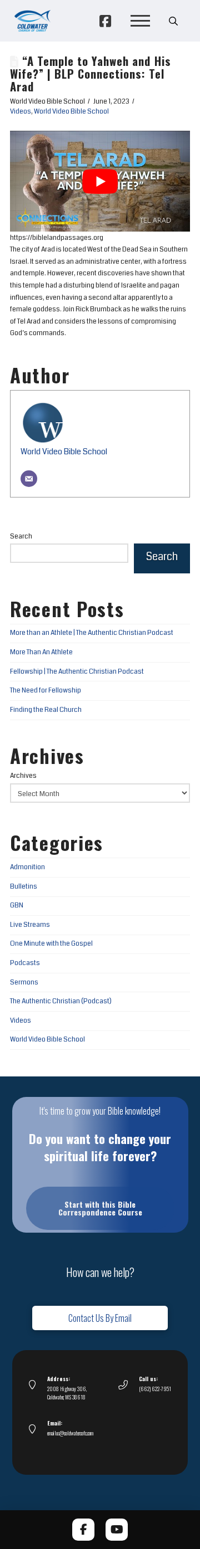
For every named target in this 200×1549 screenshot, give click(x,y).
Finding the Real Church (46, 710)
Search (21, 536)
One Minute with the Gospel (51, 943)
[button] (140, 21)
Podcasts (25, 963)
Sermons (24, 982)
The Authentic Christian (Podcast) (61, 1001)
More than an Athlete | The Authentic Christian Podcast (91, 633)
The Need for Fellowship (45, 690)
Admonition (27, 867)
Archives (23, 776)
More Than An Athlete (41, 652)
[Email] (29, 478)
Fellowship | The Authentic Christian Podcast (77, 671)
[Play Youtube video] (100, 181)
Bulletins (23, 886)
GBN (16, 905)
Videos (20, 111)
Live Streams (30, 925)
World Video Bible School (71, 111)
